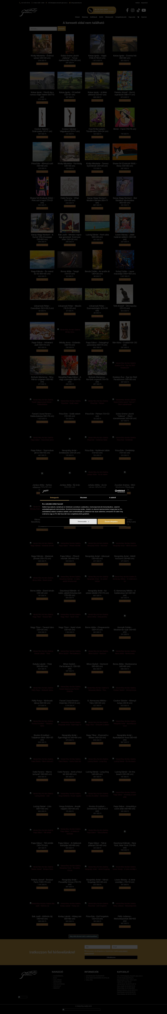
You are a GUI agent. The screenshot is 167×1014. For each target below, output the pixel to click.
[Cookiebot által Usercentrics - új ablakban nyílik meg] (116, 491)
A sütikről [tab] (112, 497)
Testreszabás (82, 521)
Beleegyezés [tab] (54, 497)
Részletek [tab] (83, 497)
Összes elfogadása (111, 521)
